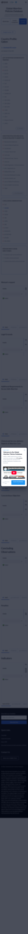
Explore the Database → (18, 482)
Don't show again (7, 482)
